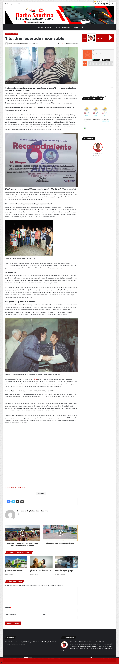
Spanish (99, 1)
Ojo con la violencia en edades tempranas (40, 571)
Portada (40, 27)
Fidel (35, 379)
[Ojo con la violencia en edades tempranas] (41, 562)
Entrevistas (8, 33)
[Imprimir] (22, 501)
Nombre (8, 607)
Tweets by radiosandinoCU (98, 96)
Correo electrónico (11, 614)
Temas (76, 27)
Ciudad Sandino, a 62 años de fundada (15, 571)
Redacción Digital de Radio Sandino (18, 43)
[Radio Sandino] (59, 15)
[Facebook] (9, 501)
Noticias (57, 27)
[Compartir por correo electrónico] (17, 501)
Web (44, 614)
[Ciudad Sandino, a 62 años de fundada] (16, 562)
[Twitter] (13, 501)
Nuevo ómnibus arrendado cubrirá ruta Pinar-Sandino (64, 571)
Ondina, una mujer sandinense (15, 487)
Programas (66, 27)
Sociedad (15, 33)
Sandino (48, 27)
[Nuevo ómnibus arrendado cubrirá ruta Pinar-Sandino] (66, 562)
